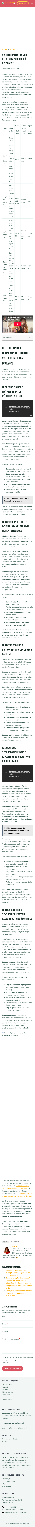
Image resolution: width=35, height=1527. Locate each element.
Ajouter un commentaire (11, 1339)
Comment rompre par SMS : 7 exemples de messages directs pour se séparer (18, 1272)
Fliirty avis (6, 1395)
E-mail (5, 1324)
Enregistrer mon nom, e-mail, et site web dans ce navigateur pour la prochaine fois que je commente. (17, 1360)
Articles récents (14, 1241)
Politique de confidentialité (12, 1500)
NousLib (5, 1387)
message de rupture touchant (13, 1423)
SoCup (4, 1441)
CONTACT (23, 3)
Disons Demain (7, 1392)
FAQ (3, 1484)
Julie (15, 1246)
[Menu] (32, 3)
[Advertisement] (17, 25)
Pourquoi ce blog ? (9, 1481)
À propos (5, 1241)
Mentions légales (8, 1497)
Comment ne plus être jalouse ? (18, 1278)
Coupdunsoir (7, 1400)
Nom (4, 1317)
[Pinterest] (14, 3)
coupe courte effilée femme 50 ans (15, 1413)
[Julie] (7, 1250)
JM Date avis (7, 1384)
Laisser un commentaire (12, 1368)
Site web (5, 1331)
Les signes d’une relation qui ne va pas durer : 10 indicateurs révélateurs (19, 1293)
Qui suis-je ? (6, 1479)
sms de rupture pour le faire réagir (14, 1428)
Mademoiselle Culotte (10, 1439)
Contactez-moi (7, 1503)
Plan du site (6, 1486)
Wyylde (5, 1390)
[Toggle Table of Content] (28, 337)
